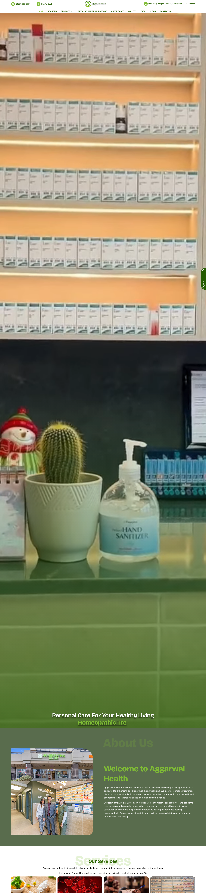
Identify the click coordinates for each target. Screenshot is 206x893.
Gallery (132, 11)
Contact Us (165, 11)
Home (40, 11)
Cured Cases (117, 11)
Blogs (153, 11)
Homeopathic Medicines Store (92, 11)
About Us (52, 11)
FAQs (143, 11)
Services (65, 11)
